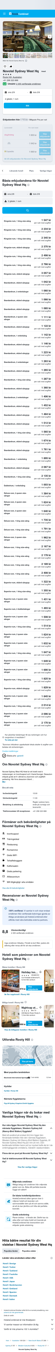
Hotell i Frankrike (10, 1274)
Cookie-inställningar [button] (10, 751)
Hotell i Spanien (10, 1292)
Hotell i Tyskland (10, 1270)
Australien (15, 1340)
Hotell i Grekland (10, 1288)
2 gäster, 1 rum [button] (11, 98)
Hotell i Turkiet (9, 1267)
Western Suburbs (24, 1345)
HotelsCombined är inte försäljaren (19, 1319)
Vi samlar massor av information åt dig (21, 1324)
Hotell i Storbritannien (12, 1285)
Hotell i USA (8, 1277)
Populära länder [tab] (11, 1251)
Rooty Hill (41, 1345)
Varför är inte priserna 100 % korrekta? (21, 1329)
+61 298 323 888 (10, 80)
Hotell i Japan (9, 1281)
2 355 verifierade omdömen (28, 83)
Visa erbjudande (33, 987)
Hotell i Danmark (10, 1295)
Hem (7, 1340)
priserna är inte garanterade (13, 1312)
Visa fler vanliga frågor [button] (27, 1167)
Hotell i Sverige (9, 1263)
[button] (4, 13)
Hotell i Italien (9, 1299)
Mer (4, 781)
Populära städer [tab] (29, 1251)
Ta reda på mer (11, 740)
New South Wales (35, 1340)
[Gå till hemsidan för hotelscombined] (19, 13)
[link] (17, 994)
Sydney (8, 1345)
